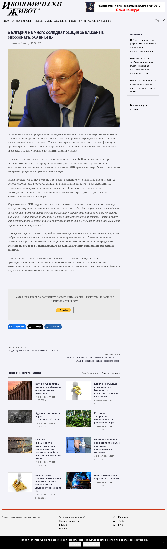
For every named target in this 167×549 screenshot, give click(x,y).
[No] (163, 542)
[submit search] (164, 20)
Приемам (75, 544)
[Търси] (143, 20)
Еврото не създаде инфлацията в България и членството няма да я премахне (106, 390)
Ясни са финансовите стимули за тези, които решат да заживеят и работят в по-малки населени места (48, 449)
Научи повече (91, 544)
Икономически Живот (17, 43)
